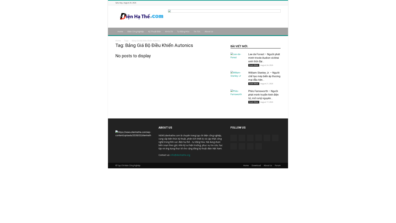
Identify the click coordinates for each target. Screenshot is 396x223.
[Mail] (263, 3)
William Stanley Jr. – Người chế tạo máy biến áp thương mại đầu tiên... (264, 76)
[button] (277, 31)
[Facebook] (248, 3)
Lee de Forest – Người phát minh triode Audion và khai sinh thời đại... (264, 58)
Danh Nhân (253, 65)
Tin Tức (197, 31)
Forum (278, 165)
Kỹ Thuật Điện (154, 31)
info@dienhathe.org (180, 154)
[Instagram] (255, 3)
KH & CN (169, 31)
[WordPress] (275, 3)
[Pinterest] (267, 3)
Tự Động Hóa (183, 31)
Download (256, 165)
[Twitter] (271, 3)
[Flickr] (252, 3)
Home (120, 31)
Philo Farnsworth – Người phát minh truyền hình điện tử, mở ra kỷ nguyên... (263, 95)
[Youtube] (279, 3)
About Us (209, 31)
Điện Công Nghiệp (135, 31)
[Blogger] (244, 3)
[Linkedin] (259, 3)
